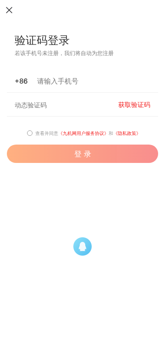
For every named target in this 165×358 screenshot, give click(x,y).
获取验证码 (134, 104)
